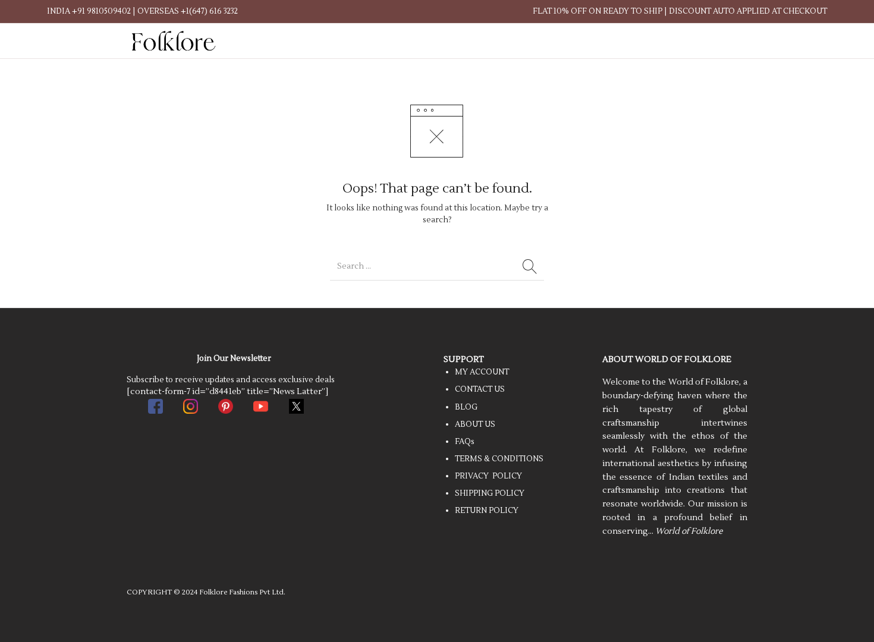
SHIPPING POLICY (489, 493)
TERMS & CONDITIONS (499, 459)
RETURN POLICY (486, 510)
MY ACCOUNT (482, 372)
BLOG (466, 407)
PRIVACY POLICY (488, 476)
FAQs (464, 441)
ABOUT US (475, 424)
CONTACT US (480, 389)
